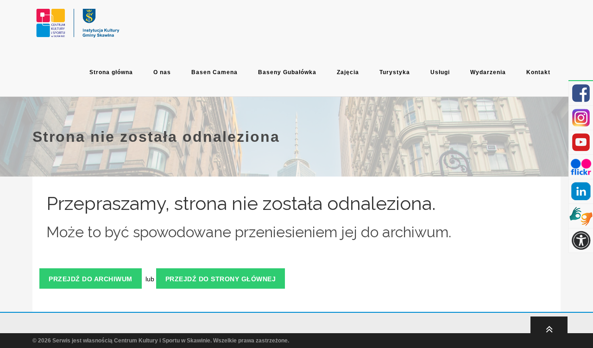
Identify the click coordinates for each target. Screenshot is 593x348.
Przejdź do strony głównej (220, 279)
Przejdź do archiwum (90, 279)
